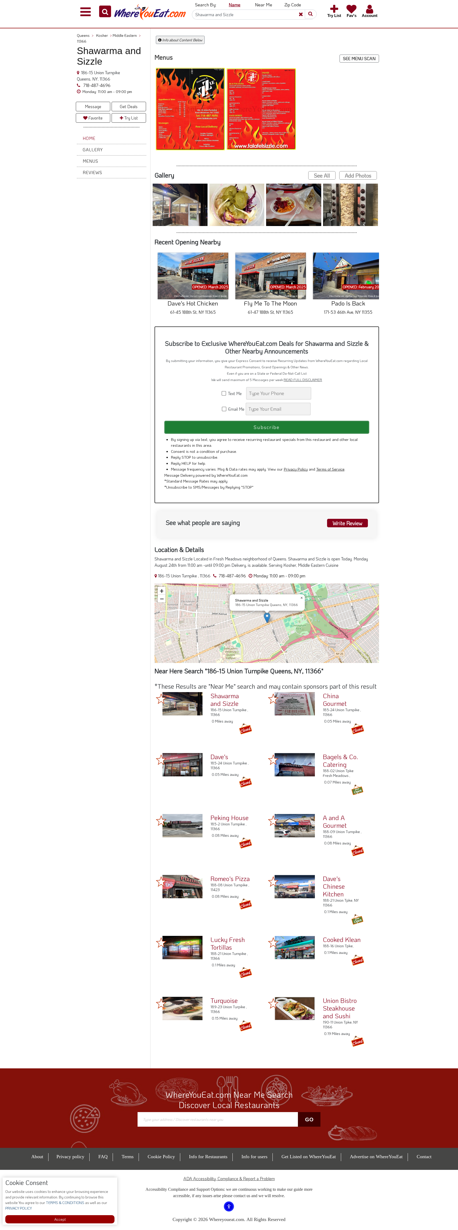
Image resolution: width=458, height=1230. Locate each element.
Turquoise (224, 1000)
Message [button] (93, 106)
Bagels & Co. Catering (340, 760)
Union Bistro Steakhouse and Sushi (340, 1008)
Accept (60, 1219)
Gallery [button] (93, 149)
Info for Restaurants (208, 1156)
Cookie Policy (161, 1156)
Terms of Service (330, 469)
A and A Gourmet (335, 821)
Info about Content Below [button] (181, 39)
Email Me (235, 409)
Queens (85, 35)
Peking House (229, 817)
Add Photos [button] (358, 175)
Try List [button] (130, 118)
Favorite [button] (95, 118)
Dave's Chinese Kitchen (334, 886)
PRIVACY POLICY (18, 1208)
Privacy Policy (296, 469)
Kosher (104, 35)
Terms (128, 1156)
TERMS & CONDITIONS (64, 1202)
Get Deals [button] (129, 106)
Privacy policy (70, 1156)
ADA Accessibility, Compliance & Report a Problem (229, 1178)
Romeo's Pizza (230, 878)
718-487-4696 (96, 85)
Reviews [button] (92, 172)
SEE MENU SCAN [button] (359, 58)
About (37, 1156)
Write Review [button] (347, 523)
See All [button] (322, 175)
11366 (81, 41)
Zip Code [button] (292, 4)
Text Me (236, 393)
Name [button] (234, 4)
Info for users (254, 1156)
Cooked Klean (342, 939)
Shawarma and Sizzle (224, 699)
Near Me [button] (263, 4)
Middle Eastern (127, 35)
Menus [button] (90, 161)
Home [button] (89, 138)
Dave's (219, 757)
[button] (105, 11)
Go (309, 1119)
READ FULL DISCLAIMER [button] (303, 380)
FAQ (103, 1156)
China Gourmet (335, 699)
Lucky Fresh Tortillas (227, 943)
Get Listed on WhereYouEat (308, 1156)
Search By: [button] (205, 4)
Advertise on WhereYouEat (376, 1156)
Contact (424, 1156)
